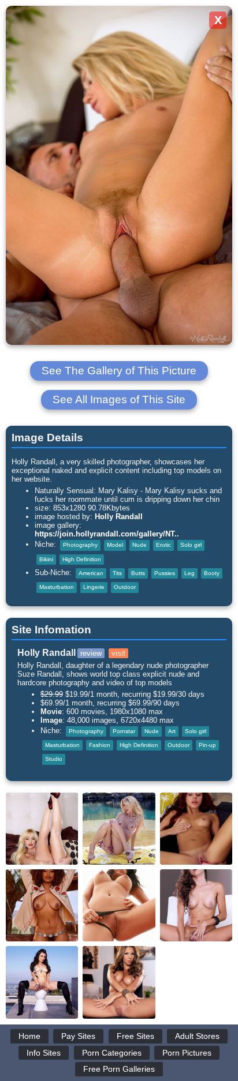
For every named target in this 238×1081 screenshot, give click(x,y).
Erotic (163, 545)
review (91, 653)
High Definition (81, 559)
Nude (139, 545)
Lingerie (94, 587)
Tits (117, 573)
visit (118, 653)
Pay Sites (78, 1036)
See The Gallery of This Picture (119, 371)
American (91, 573)
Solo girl (191, 545)
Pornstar (124, 731)
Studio (53, 759)
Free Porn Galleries (119, 1069)
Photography (80, 545)
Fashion (99, 745)
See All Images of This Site (119, 399)
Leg (189, 573)
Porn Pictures (186, 1052)
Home (29, 1036)
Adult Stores (197, 1036)
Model (115, 545)
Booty (212, 573)
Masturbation (56, 587)
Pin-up (207, 745)
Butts (138, 573)
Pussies (164, 573)
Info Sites (44, 1052)
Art (172, 731)
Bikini (46, 559)
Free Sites (135, 1036)
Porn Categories (112, 1052)
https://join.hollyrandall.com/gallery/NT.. (107, 534)
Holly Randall (119, 516)
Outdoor (125, 587)
